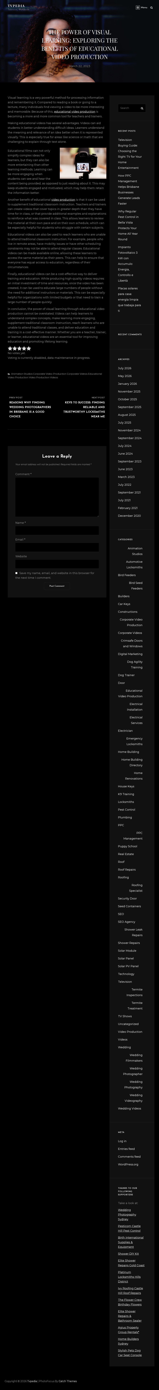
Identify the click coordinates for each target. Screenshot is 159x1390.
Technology (126, 974)
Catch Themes (68, 1381)
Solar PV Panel (128, 966)
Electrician (125, 731)
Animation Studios (21, 373)
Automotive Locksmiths (134, 564)
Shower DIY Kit (128, 1253)
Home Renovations (134, 775)
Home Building (128, 752)
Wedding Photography (133, 1084)
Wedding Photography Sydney (127, 1214)
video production (63, 199)
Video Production (39, 377)
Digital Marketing (130, 654)
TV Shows (125, 1016)
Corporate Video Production (49, 373)
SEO (121, 914)
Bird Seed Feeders (136, 585)
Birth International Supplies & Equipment (131, 1242)
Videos (54, 377)
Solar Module (127, 950)
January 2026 (127, 384)
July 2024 (125, 446)
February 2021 (128, 508)
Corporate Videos (77, 373)
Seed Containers (129, 906)
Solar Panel (126, 958)
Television (125, 982)
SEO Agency (126, 922)
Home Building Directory (132, 762)
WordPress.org (128, 1164)
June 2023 (125, 469)
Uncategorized (128, 1024)
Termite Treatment (135, 1005)
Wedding (124, 1047)
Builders (123, 596)
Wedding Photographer (133, 1071)
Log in (122, 1141)
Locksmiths (126, 802)
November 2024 (129, 430)
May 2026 (125, 376)
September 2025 (129, 407)
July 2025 (124, 422)
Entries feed (126, 1149)
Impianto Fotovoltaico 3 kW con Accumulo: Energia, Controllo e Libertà (128, 263)
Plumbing (125, 817)
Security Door (127, 898)
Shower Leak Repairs (134, 932)
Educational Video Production (130, 693)
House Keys (126, 786)
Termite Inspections (135, 992)
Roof (121, 862)
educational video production (74, 111)
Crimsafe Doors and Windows (132, 643)
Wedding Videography (134, 1097)
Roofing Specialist (136, 887)
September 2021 (129, 492)
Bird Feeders (127, 575)
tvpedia (16, 6)
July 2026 (124, 368)
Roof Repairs (127, 869)
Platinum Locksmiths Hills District (129, 1277)
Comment (23, 474)
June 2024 (125, 453)
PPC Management (133, 835)
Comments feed (129, 1156)
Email (20, 539)
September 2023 (129, 461)
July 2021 (124, 500)
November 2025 (129, 391)
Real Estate (126, 854)
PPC (121, 825)
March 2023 (126, 477)
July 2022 (124, 484)
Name (20, 523)
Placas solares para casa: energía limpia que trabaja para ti (129, 300)
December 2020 (129, 516)
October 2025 (127, 399)
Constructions (127, 612)
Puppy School (127, 846)
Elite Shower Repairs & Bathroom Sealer (130, 1316)
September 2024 (130, 438)
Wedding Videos (129, 1108)
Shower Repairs (129, 943)
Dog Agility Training (135, 664)
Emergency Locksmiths (134, 741)
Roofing (123, 877)
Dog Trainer (126, 675)
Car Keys (124, 604)
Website (21, 556)
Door (121, 683)
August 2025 (127, 415)
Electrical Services (136, 720)
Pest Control (126, 809)
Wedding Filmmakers (134, 1057)
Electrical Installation (135, 706)
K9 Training (126, 794)
